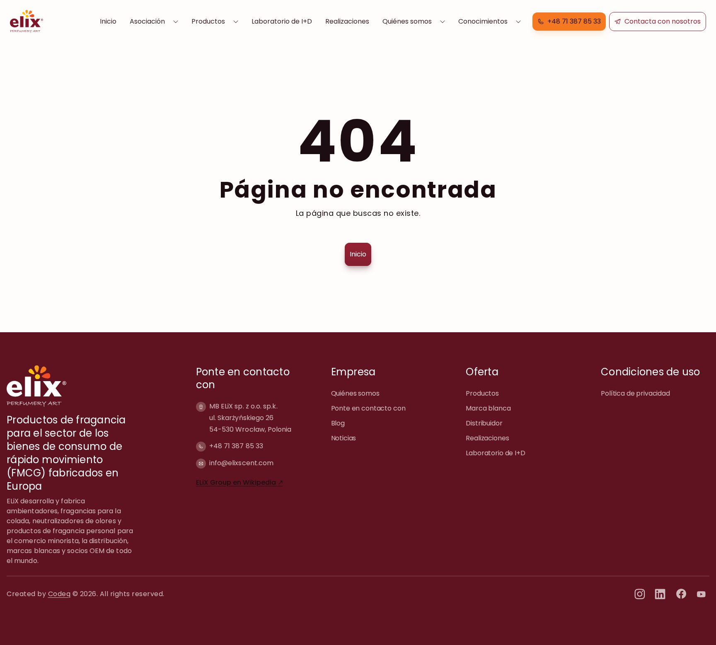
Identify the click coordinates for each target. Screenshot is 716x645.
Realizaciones (347, 21)
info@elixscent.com (241, 463)
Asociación (147, 21)
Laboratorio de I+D (282, 21)
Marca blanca (488, 408)
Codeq (59, 594)
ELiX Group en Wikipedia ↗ (239, 482)
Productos (208, 21)
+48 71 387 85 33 (236, 446)
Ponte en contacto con (368, 408)
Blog (338, 423)
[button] (569, 21)
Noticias (343, 438)
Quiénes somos (407, 21)
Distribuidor (484, 423)
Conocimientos (483, 21)
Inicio (108, 21)
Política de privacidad (635, 393)
